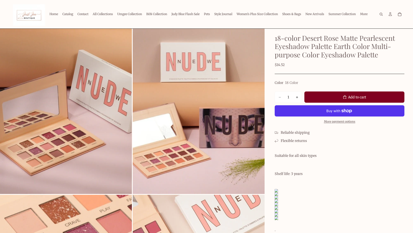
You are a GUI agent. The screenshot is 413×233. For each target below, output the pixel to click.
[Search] (381, 14)
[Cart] (399, 14)
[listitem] (364, 14)
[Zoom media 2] (199, 111)
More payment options (339, 121)
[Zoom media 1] (66, 111)
